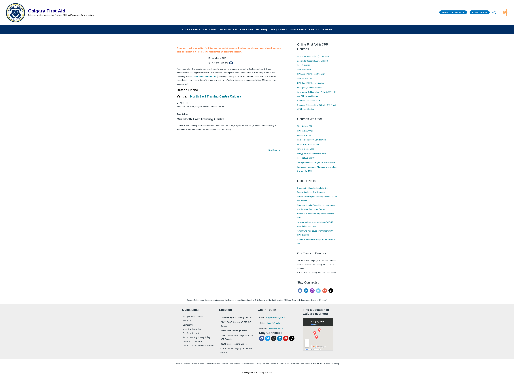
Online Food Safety (231, 363)
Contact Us (188, 324)
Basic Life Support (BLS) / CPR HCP (313, 56)
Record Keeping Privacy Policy (196, 337)
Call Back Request (191, 333)
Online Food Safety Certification (311, 140)
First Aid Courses (182, 363)
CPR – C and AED (304, 78)
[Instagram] (312, 290)
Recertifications (304, 135)
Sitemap (335, 363)
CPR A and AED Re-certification (311, 74)
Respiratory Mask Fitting (308, 144)
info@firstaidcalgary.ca (275, 317)
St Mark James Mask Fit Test (204, 76)
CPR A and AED (304, 69)
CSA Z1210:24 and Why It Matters (198, 345)
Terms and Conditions (193, 341)
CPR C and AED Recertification (310, 83)
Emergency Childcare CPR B (309, 87)
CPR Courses (198, 363)
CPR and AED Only (305, 131)
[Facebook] (300, 290)
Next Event (275, 150)
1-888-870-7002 (276, 328)
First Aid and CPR (305, 126)
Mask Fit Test (248, 363)
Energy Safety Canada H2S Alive (311, 153)
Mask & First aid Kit (280, 363)
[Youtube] (324, 290)
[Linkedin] (306, 290)
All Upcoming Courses (193, 316)
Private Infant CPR (305, 149)
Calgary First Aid (46, 10)
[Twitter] (318, 290)
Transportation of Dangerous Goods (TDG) (316, 162)
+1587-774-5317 (273, 323)
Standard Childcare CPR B (308, 100)
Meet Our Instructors (192, 329)
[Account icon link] (494, 12)
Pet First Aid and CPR (306, 158)
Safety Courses (262, 363)
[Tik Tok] (330, 290)
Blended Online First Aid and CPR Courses (310, 363)
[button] (453, 12)
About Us (187, 320)
